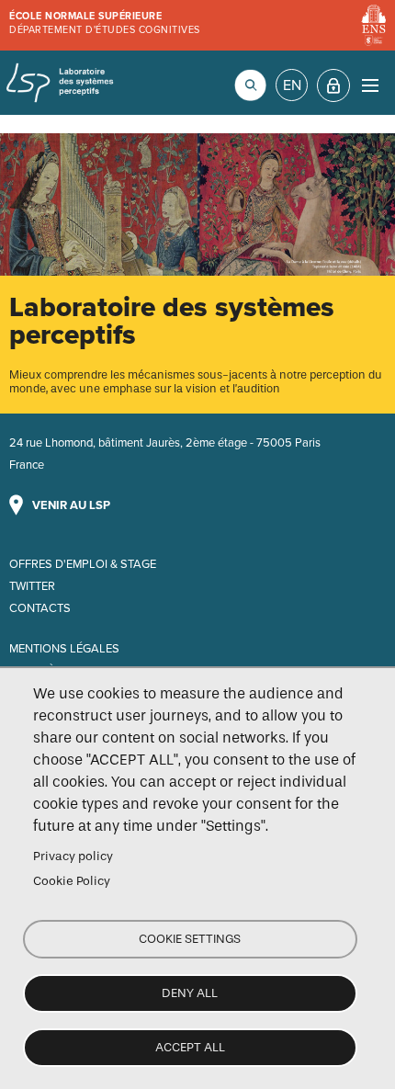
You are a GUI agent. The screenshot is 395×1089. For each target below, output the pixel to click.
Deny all (190, 993)
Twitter (32, 586)
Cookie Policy (71, 881)
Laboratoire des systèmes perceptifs (60, 83)
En (292, 85)
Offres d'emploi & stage (82, 564)
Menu (370, 85)
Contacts (40, 608)
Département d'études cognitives (104, 30)
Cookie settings (190, 939)
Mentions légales (64, 648)
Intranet (333, 85)
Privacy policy (73, 856)
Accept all (190, 1047)
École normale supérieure (85, 16)
